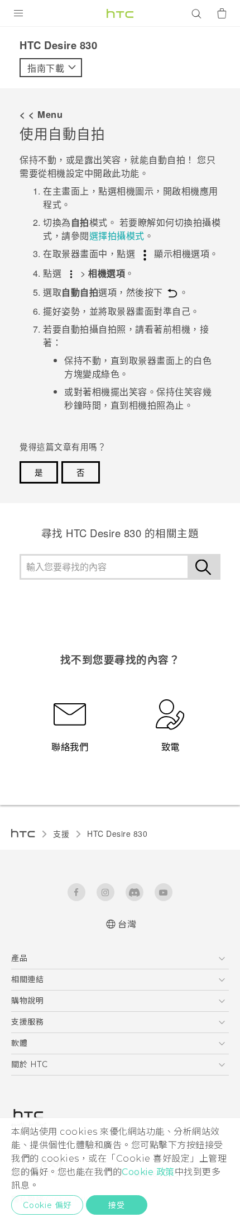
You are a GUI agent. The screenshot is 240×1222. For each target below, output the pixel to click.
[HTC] (120, 13)
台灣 (127, 924)
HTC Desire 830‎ (117, 833)
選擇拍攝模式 (117, 235)
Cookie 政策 (148, 1172)
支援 (61, 833)
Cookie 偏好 (47, 1205)
